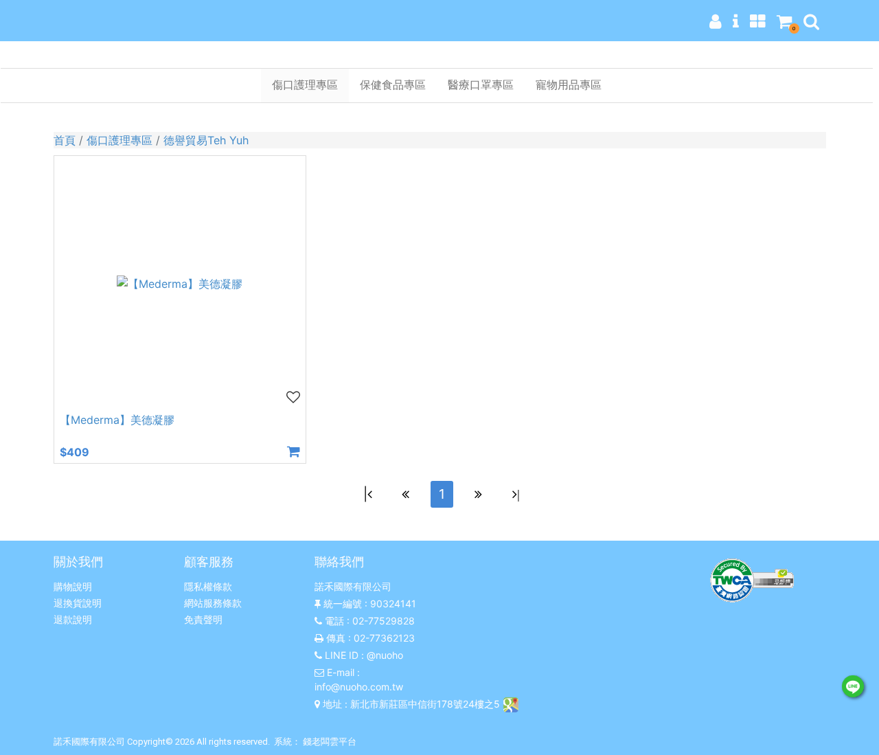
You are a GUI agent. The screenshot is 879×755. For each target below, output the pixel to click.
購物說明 (73, 586)
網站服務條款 (213, 603)
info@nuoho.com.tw (359, 686)
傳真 (335, 638)
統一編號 (342, 603)
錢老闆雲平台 (329, 741)
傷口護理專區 (119, 140)
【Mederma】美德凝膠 (117, 420)
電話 (334, 621)
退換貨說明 (78, 603)
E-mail (340, 672)
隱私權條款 (208, 586)
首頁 (65, 140)
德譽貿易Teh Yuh (206, 140)
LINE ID (341, 655)
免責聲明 (203, 619)
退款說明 (73, 619)
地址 (332, 704)
